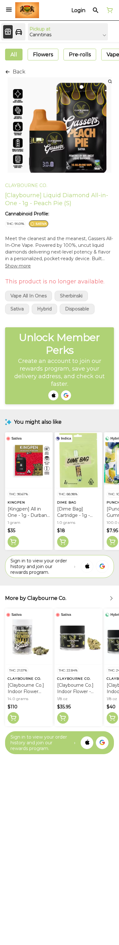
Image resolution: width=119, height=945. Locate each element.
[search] (110, 81)
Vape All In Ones (28, 296)
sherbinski (71, 296)
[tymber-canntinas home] (27, 10)
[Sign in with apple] (87, 566)
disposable (77, 309)
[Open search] (95, 10)
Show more (18, 266)
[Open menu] (9, 9)
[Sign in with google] (102, 566)
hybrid (44, 309)
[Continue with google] (66, 395)
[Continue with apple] (53, 395)
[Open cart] (108, 10)
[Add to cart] (13, 541)
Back (19, 72)
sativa (17, 309)
